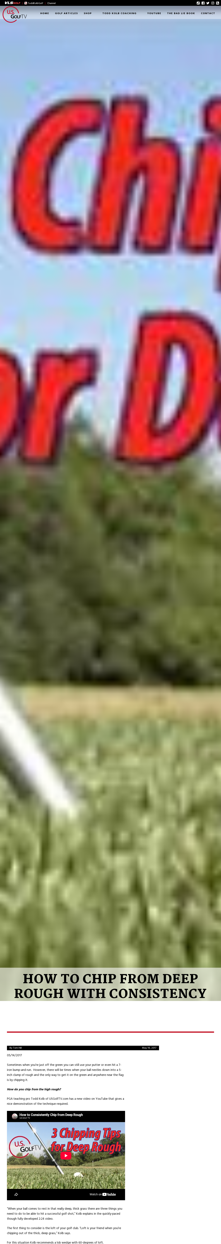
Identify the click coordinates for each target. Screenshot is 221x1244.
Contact (208, 13)
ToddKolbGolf (35, 3)
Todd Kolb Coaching (119, 13)
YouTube (154, 13)
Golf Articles (66, 13)
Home (44, 13)
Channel (51, 3)
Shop (88, 13)
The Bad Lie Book (181, 13)
